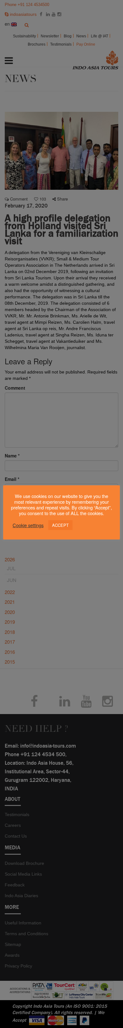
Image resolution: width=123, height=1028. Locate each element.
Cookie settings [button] (28, 525)
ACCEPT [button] (60, 525)
